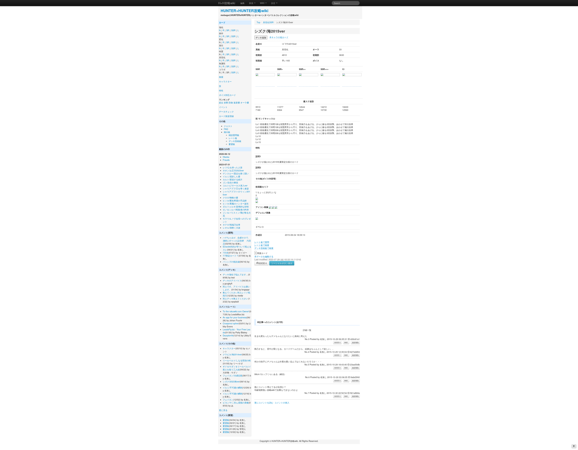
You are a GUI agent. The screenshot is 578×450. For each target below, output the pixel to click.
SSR (233, 30)
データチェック (226, 111)
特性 (221, 90)
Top (258, 22)
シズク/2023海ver (231, 381)
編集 (242, 3)
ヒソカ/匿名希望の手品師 (235, 200)
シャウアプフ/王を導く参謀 (236, 188)
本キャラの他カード (278, 37)
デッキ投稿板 (235, 141)
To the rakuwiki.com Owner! (236, 311)
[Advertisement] (279, 296)
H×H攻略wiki (226, 3)
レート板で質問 (261, 242)
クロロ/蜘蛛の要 (230, 197)
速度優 (236, 102)
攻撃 (226, 102)
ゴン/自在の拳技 (230, 182)
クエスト (228, 126)
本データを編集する (263, 256)
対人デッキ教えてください (235, 298)
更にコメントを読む (263, 402)
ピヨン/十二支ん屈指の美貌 (236, 402)
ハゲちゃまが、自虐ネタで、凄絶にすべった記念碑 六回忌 (237, 240)
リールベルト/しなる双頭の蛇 (237, 360)
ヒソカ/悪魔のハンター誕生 (236, 203)
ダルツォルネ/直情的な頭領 (236, 206)
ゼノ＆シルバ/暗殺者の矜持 (236, 209)
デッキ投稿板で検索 (263, 248)
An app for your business (235, 317)
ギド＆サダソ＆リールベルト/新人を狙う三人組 (237, 368)
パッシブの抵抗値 (231, 261)
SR (227, 30)
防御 (231, 102)
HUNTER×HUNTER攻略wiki (244, 10)
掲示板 (227, 132)
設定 (273, 3)
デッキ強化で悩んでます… (235, 274)
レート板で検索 (261, 245)
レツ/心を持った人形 (232, 167)
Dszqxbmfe (228, 335)
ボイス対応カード (227, 95)
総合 (221, 102)
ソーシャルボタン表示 (281, 263)
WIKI (262, 3)
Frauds (226, 159)
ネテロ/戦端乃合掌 (231, 224)
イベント (223, 107)
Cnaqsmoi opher (231, 323)
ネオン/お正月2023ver (233, 170)
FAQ (226, 129)
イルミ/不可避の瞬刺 (232, 387)
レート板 (233, 138)
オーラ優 (244, 102)
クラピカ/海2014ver (232, 354)
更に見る (223, 410)
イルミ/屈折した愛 (231, 176)
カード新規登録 (226, 116)
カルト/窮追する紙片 (232, 179)
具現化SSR (268, 22)
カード (222, 22)
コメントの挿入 (282, 402)
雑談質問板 (234, 135)
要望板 (232, 144)
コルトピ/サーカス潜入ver (235, 185)
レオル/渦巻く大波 (231, 227)
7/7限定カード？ (230, 255)
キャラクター (225, 81)
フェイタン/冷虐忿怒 (232, 375)
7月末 (225, 252)
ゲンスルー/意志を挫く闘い (236, 173)
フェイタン (228, 399)
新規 (251, 3)
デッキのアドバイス (232, 280)
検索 (221, 76)
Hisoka (226, 156)
